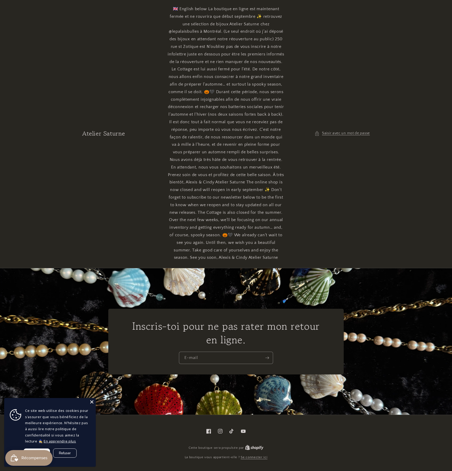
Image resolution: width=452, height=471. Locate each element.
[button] (342, 133)
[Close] (91, 402)
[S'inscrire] (267, 358)
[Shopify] (254, 448)
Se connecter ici (254, 457)
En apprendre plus (60, 441)
